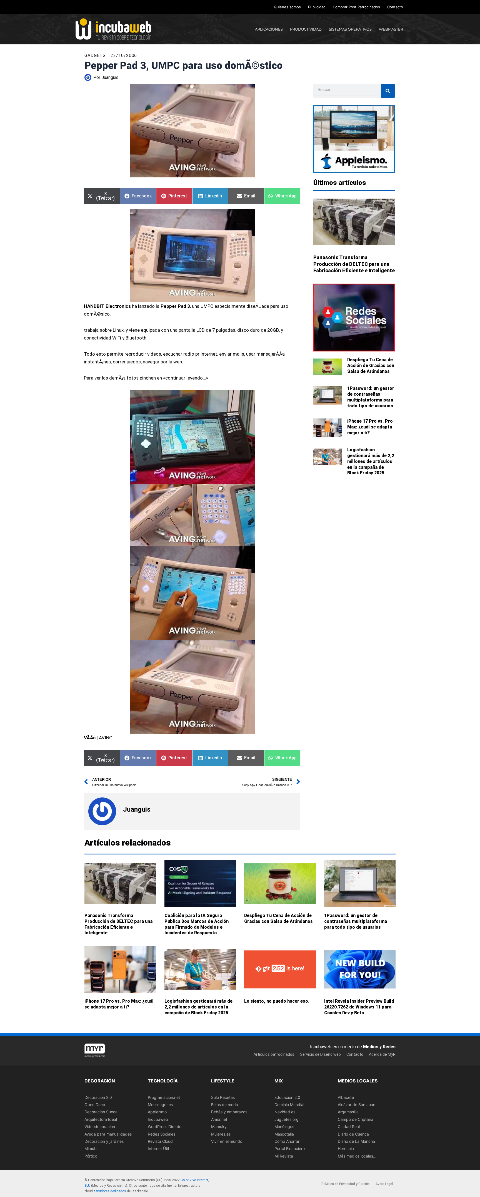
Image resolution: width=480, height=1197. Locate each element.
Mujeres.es (221, 1134)
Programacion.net (164, 1097)
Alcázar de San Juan (356, 1104)
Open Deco (94, 1104)
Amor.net (219, 1119)
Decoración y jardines (104, 1141)
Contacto (395, 7)
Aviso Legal (384, 1184)
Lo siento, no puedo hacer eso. (276, 1001)
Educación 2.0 (287, 1097)
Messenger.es (160, 1104)
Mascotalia (284, 1134)
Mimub (90, 1148)
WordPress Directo (164, 1126)
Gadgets (95, 55)
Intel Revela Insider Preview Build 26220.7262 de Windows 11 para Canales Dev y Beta (359, 1006)
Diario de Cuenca (353, 1134)
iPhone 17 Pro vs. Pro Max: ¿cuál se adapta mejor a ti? (370, 426)
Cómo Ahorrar (286, 1141)
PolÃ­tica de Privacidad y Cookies (346, 1184)
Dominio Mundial (289, 1104)
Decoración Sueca (101, 1112)
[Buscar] (388, 91)
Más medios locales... (357, 1156)
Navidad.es (284, 1112)
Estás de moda (224, 1104)
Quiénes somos (287, 7)
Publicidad (317, 7)
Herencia (346, 1148)
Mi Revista (283, 1156)
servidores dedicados (110, 1191)
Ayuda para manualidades (108, 1134)
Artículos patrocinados (274, 1054)
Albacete (346, 1097)
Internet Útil (158, 1148)
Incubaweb (158, 1119)
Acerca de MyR (382, 1054)
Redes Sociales (161, 1134)
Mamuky (219, 1126)
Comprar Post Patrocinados (356, 7)
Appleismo (157, 1112)
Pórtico (90, 1156)
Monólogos (284, 1126)
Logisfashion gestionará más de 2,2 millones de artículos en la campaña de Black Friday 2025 (370, 461)
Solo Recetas (223, 1097)
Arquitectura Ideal (100, 1119)
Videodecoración (99, 1126)
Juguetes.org (286, 1119)
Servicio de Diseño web (320, 1054)
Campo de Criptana (355, 1119)
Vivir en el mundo (226, 1141)
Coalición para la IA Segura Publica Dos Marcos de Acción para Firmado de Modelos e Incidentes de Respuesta (196, 924)
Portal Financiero (289, 1148)
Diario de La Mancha (356, 1141)
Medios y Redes (379, 1047)
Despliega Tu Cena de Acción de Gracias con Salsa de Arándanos (370, 365)
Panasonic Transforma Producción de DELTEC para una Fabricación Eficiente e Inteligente (354, 263)
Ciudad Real (349, 1126)
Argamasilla (348, 1112)
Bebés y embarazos (229, 1112)
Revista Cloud (160, 1141)
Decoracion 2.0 (98, 1097)
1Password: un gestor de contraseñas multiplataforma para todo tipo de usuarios (370, 397)
